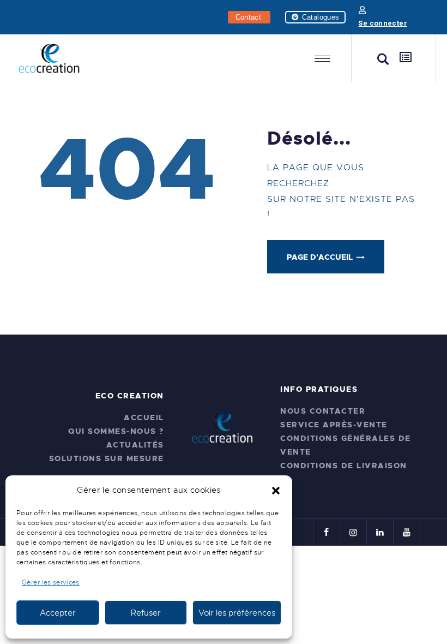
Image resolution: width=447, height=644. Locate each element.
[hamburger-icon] (322, 58)
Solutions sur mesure (106, 458)
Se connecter (382, 23)
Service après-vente (334, 425)
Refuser (146, 613)
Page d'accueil (320, 257)
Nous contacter (322, 411)
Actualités (135, 445)
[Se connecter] (362, 10)
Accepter (58, 613)
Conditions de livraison (343, 465)
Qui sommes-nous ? (116, 431)
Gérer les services (51, 582)
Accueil (144, 417)
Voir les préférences (236, 613)
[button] (275, 490)
